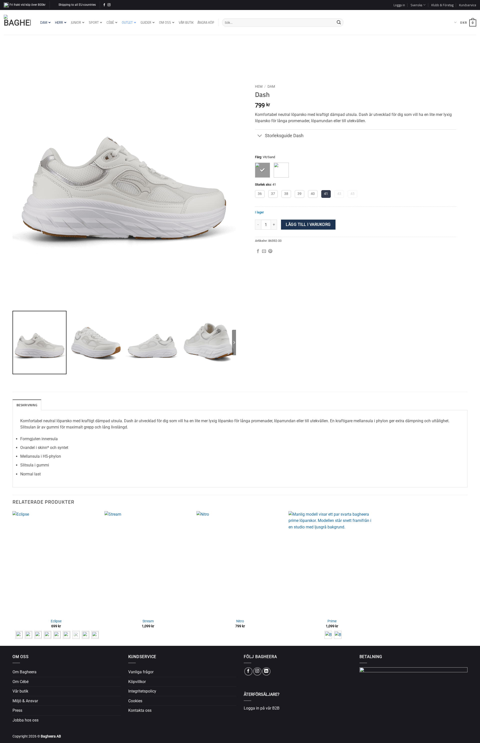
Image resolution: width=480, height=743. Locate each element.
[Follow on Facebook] (104, 5)
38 (286, 194)
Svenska (450, 22)
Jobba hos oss (25, 720)
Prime (332, 621)
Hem (258, 86)
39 (300, 194)
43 (339, 194)
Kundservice (467, 4)
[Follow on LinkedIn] (266, 671)
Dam (271, 86)
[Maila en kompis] (264, 251)
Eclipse (56, 621)
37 (273, 194)
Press (17, 710)
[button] (399, 5)
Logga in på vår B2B (262, 708)
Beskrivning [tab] (26, 404)
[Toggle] (260, 136)
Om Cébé (20, 681)
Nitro (240, 621)
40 (313, 194)
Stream (148, 621)
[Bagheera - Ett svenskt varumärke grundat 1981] (17, 22)
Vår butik (20, 691)
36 (260, 194)
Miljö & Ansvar (25, 701)
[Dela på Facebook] (258, 251)
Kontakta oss (140, 710)
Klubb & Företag (442, 4)
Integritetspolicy (142, 691)
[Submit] (338, 22)
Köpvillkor (137, 681)
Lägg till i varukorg (308, 224)
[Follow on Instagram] (109, 5)
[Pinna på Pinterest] (270, 251)
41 (326, 194)
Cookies (135, 701)
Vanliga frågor (141, 672)
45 (352, 194)
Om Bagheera (24, 672)
